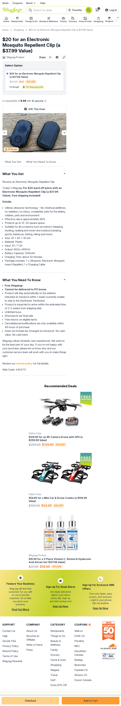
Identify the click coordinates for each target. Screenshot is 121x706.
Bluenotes (80, 664)
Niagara (54, 670)
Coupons (17, 3)
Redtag (78, 659)
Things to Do (57, 636)
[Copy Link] (63, 57)
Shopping (19, 29)
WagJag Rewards (12, 661)
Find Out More (20, 609)
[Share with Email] (50, 57)
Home (5, 29)
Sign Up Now (60, 606)
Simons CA (80, 675)
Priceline (79, 641)
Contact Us (8, 630)
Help (42, 3)
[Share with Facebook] (57, 57)
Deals (5, 3)
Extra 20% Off (58, 685)
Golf (52, 680)
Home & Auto (58, 659)
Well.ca (78, 630)
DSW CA (79, 636)
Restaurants (57, 630)
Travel (54, 675)
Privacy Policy (10, 646)
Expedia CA (81, 670)
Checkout (30, 700)
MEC (77, 646)
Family (54, 649)
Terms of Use (10, 656)
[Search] (89, 10)
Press (29, 649)
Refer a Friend (34, 644)
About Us (31, 630)
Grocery (55, 654)
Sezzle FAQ (9, 641)
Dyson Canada (82, 680)
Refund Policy (10, 651)
